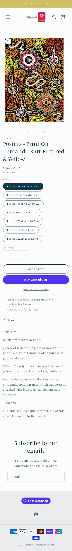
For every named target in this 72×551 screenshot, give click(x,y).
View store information (22, 309)
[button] (8, 17)
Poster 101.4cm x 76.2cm (23, 221)
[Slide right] (44, 131)
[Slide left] (28, 131)
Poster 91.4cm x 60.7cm (22, 212)
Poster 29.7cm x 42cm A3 (23, 194)
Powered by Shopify (45, 544)
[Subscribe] (60, 476)
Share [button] (11, 320)
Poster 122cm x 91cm (21, 229)
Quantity (8, 247)
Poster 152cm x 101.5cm (22, 238)
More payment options (36, 289)
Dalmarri (29, 544)
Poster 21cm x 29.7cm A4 (23, 186)
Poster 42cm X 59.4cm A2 (23, 203)
